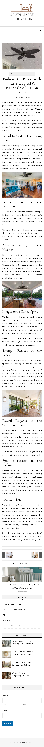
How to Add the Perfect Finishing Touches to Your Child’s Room (22, 642)
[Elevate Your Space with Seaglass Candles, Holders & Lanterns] (7, 555)
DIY (4, 615)
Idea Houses (8, 620)
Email (5, 710)
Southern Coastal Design (14, 626)
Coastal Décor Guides (12, 604)
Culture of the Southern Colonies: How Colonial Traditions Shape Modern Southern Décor (22, 664)
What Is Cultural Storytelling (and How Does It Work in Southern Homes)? (22, 674)
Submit (8, 723)
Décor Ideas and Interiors (22, 74)
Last (25, 705)
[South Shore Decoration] (22, 12)
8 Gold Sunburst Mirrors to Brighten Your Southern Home (23, 653)
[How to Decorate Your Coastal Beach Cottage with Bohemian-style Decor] (36, 555)
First (4, 705)
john (29, 97)
